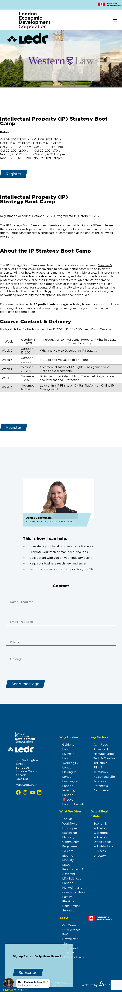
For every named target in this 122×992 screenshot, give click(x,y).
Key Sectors (99, 737)
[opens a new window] (107, 985)
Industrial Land (103, 846)
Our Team (69, 925)
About (63, 918)
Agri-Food (100, 745)
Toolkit (67, 819)
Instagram (25, 792)
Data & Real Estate (99, 813)
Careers (67, 851)
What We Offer (70, 811)
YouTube (32, 792)
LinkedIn (39, 792)
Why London (68, 737)
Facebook (18, 792)
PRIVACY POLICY (15, 990)
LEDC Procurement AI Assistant (73, 869)
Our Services (71, 930)
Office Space (102, 842)
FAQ (65, 934)
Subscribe (28, 972)
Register (13, 174)
